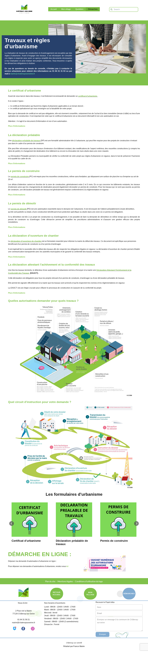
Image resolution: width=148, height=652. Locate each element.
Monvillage (90, 593)
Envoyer (102, 634)
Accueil (54, 9)
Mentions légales (65, 581)
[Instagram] (33, 628)
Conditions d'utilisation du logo (89, 581)
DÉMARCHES (129, 593)
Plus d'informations (16, 163)
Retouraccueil (57, 593)
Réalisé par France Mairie (74, 646)
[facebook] (23, 628)
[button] (11, 523)
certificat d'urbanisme (87, 96)
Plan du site (50, 581)
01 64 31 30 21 (23, 620)
